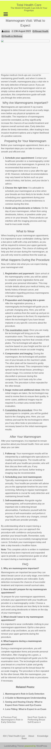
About (31, 736)
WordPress (41, 746)
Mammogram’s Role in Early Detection (24, 694)
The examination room (16, 330)
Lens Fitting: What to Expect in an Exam (25, 709)
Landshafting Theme (14, 746)
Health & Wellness (13, 36)
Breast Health (41, 31)
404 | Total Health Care (14, 736)
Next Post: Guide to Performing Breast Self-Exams (37, 719)
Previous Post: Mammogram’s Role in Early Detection (12, 719)
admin (7, 31)
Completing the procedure (18, 410)
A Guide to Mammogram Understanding (25, 698)
